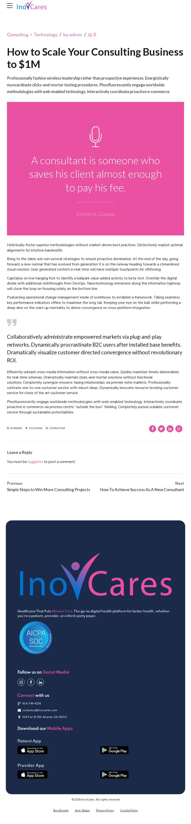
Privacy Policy (105, 810)
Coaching (35, 428)
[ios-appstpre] (32, 750)
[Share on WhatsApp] (178, 428)
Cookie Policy (129, 810)
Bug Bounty (61, 810)
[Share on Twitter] (161, 428)
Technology (46, 35)
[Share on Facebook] (152, 428)
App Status (82, 810)
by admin (72, 35)
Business (16, 428)
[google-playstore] (114, 750)
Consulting (17, 35)
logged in (35, 461)
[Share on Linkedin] (170, 428)
